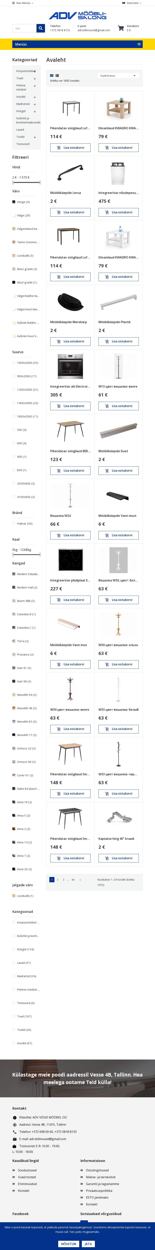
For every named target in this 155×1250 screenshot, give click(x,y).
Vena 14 (24, 842)
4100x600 (26, 497)
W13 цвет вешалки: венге (117, 386)
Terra (23, 641)
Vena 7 (23, 856)
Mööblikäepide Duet (113, 451)
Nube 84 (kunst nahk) (28, 788)
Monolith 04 (27, 695)
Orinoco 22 (26, 748)
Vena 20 (24, 869)
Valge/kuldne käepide (28, 296)
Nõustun (68, 1244)
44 (73, 879)
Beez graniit (27, 269)
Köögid (21, 111)
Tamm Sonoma (28, 242)
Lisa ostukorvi (70, 148)
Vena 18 (24, 802)
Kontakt (23, 1191)
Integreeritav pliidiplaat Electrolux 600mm (70, 580)
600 (21, 443)
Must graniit (27, 282)
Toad (19, 78)
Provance (25, 654)
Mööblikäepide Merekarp (68, 322)
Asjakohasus (118, 75)
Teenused (22, 144)
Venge (23, 202)
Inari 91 (24, 668)
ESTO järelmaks (97, 1197)
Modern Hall (27, 587)
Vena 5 (23, 815)
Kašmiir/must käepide (28, 336)
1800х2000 (27, 416)
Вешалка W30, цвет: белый (118, 580)
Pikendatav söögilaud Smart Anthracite (70, 839)
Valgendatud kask (28, 229)
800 (21, 470)
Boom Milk (26, 601)
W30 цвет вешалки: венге (69, 709)
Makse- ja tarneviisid (100, 1177)
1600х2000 (27, 363)
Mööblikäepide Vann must (117, 516)
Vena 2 (23, 829)
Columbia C (26, 627)
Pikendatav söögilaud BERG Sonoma (70, 451)
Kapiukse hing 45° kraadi (116, 839)
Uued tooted (27, 1177)
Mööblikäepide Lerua (65, 193)
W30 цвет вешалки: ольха (118, 645)
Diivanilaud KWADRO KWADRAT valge (118, 257)
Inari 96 (24, 681)
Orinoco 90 (26, 762)
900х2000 (26, 376)
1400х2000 (27, 403)
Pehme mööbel (21, 87)
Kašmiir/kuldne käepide (28, 322)
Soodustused (27, 1170)
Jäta (88, 1244)
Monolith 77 (27, 735)
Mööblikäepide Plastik (114, 322)
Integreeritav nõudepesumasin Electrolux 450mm (118, 193)
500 (21, 430)
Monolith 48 (27, 708)
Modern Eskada (28, 574)
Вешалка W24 (60, 516)
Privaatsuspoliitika (99, 1191)
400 (21, 456)
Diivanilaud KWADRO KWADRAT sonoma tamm (118, 128)
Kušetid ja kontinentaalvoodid (24, 120)
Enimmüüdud (27, 1184)
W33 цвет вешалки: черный (118, 774)
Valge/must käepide (28, 309)
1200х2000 (27, 389)
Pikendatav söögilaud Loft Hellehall (70, 128)
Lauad (20, 129)
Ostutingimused (97, 1170)
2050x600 (26, 483)
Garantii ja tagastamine (102, 1184)
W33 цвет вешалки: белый (118, 709)
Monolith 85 (27, 721)
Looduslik (25, 255)
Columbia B (26, 614)
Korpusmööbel (24, 71)
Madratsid (22, 104)
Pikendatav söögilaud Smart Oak (70, 774)
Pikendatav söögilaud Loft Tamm (70, 257)
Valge (23, 215)
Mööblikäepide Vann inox (68, 645)
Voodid (20, 96)
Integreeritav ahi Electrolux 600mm (70, 386)
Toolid (20, 137)
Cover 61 (25, 775)
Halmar (25, 523)
